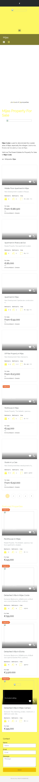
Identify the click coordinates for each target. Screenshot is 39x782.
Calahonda (32, 145)
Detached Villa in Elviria (14, 651)
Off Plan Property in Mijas (14, 354)
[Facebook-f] (19, 3)
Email (5, 749)
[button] (19, 30)
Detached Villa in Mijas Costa (16, 595)
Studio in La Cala (10, 462)
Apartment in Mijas (11, 297)
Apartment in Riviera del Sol (15, 243)
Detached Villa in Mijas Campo (17, 708)
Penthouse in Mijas (11, 408)
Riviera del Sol (7, 148)
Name (5, 743)
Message (6, 756)
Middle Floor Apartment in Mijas (16, 188)
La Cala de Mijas (21, 148)
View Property (19, 181)
